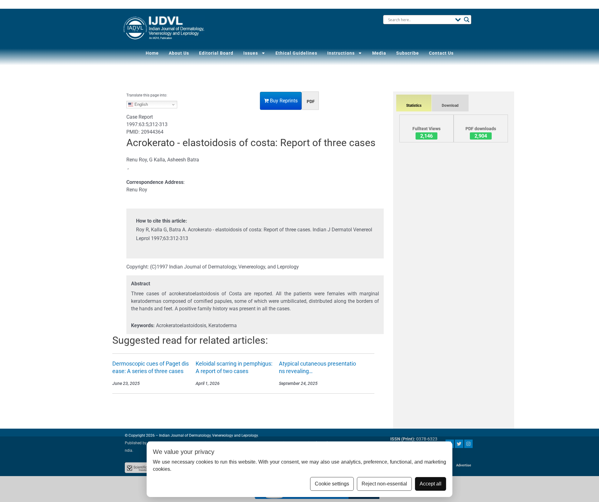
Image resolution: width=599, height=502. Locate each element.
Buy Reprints (283, 101)
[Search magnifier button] (466, 19)
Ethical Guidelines (296, 53)
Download (450, 105)
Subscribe (407, 53)
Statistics (413, 105)
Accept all (430, 483)
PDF (311, 101)
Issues (250, 53)
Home (152, 53)
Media (379, 53)
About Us (179, 53)
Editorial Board (216, 53)
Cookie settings (332, 483)
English (140, 104)
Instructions (341, 53)
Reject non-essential (384, 483)
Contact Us (441, 53)
